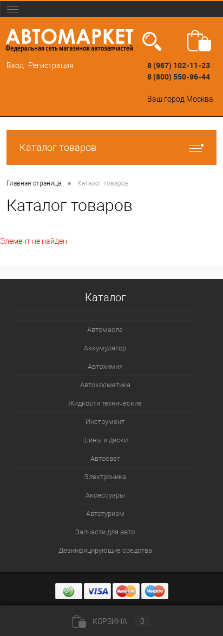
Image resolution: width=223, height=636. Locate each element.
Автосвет (105, 458)
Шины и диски (105, 440)
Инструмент (105, 422)
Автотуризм (105, 513)
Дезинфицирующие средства (105, 550)
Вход (15, 65)
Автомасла (105, 330)
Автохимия (105, 366)
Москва (199, 99)
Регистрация (51, 65)
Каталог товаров (57, 147)
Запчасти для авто (105, 532)
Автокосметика (105, 385)
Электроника (105, 477)
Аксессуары (105, 495)
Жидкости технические (105, 403)
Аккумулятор (105, 348)
